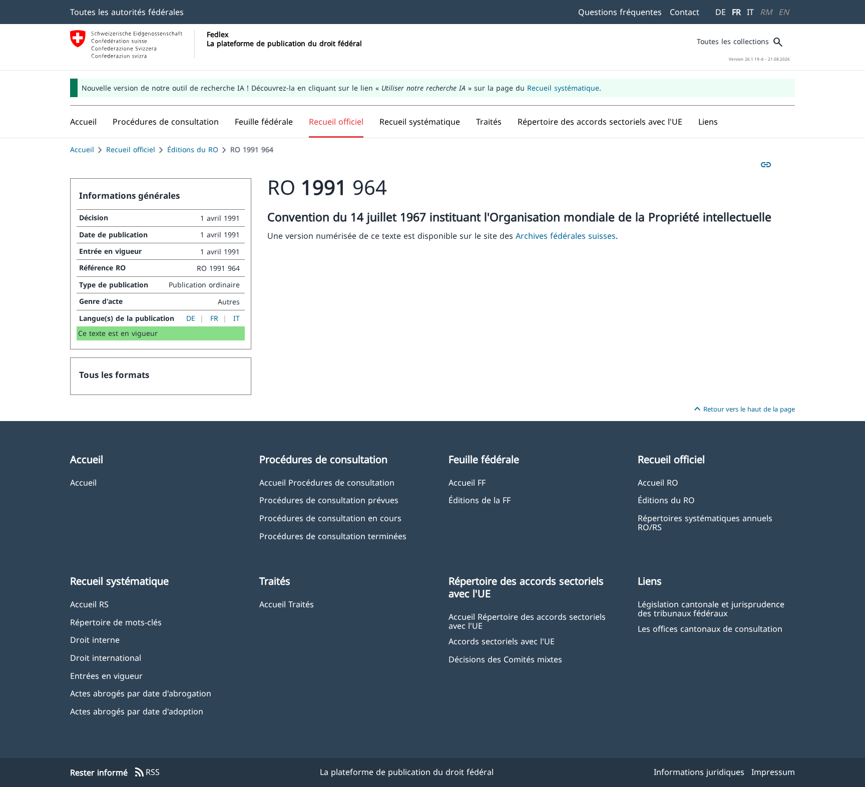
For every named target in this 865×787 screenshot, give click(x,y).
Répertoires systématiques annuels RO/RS (705, 522)
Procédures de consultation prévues (328, 500)
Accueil (82, 149)
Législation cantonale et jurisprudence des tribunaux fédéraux (711, 608)
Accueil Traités (286, 604)
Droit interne (95, 639)
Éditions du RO (192, 149)
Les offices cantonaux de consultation (710, 628)
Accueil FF (467, 482)
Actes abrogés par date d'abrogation (140, 693)
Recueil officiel (130, 149)
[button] (166, 122)
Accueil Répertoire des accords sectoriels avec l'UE (527, 620)
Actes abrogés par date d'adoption (136, 711)
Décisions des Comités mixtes (505, 659)
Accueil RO (658, 482)
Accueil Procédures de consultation (326, 482)
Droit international (105, 657)
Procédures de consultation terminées (332, 536)
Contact (684, 12)
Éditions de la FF (480, 500)
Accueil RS (89, 604)
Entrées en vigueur (106, 675)
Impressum (773, 771)
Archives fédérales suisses (566, 235)
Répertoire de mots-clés (116, 622)
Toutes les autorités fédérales (127, 12)
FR (736, 12)
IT (750, 12)
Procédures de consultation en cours (330, 518)
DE (720, 12)
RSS (147, 772)
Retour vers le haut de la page (743, 409)
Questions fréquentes (620, 12)
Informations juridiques (699, 771)
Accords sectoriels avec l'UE (502, 641)
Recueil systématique (563, 88)
